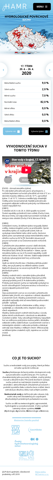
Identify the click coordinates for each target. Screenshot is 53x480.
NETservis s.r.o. (42, 474)
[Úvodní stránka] (14, 7)
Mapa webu (40, 471)
